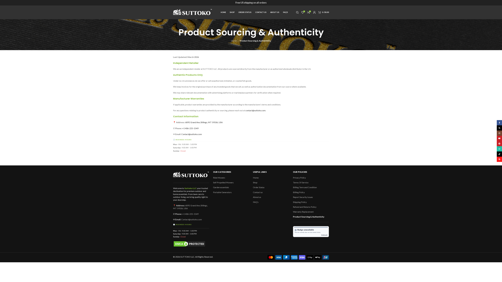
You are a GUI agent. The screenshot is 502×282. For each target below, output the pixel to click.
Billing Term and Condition (305, 187)
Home (234, 40)
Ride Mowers (219, 177)
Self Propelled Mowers (223, 182)
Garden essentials (221, 187)
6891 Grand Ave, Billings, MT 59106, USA (204, 122)
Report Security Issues (303, 197)
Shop (255, 182)
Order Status (258, 187)
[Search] (297, 12)
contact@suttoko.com (255, 110)
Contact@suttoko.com (191, 134)
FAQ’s (255, 202)
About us (257, 197)
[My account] (314, 12)
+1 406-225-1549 (190, 128)
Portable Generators (222, 192)
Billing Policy (299, 192)
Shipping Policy (300, 202)
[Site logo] (192, 12)
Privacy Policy (299, 177)
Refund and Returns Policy (304, 207)
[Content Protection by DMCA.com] (189, 243)
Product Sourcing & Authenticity (308, 216)
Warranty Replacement (303, 211)
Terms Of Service (300, 182)
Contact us (258, 192)
